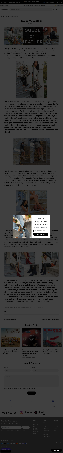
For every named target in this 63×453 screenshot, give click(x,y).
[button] (56, 450)
